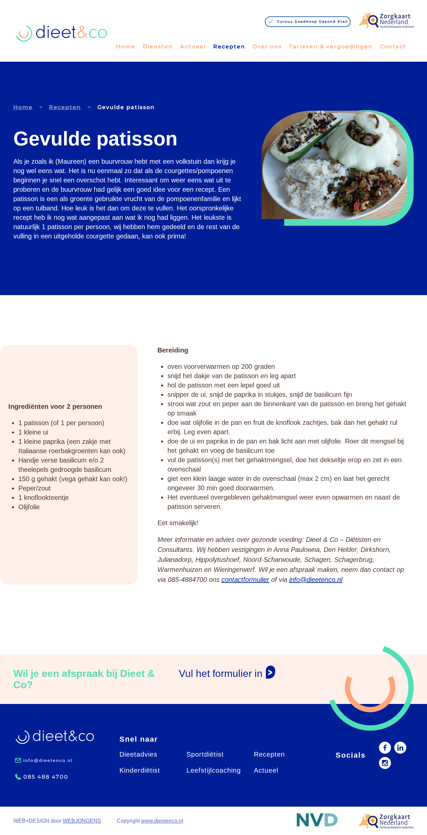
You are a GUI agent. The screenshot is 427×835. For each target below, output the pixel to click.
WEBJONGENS (82, 821)
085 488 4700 (45, 777)
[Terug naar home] (61, 33)
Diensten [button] (158, 46)
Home (125, 46)
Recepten (229, 46)
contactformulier (245, 579)
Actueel (193, 46)
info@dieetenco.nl (315, 579)
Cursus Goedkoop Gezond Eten (312, 21)
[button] (317, 819)
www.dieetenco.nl (162, 821)
